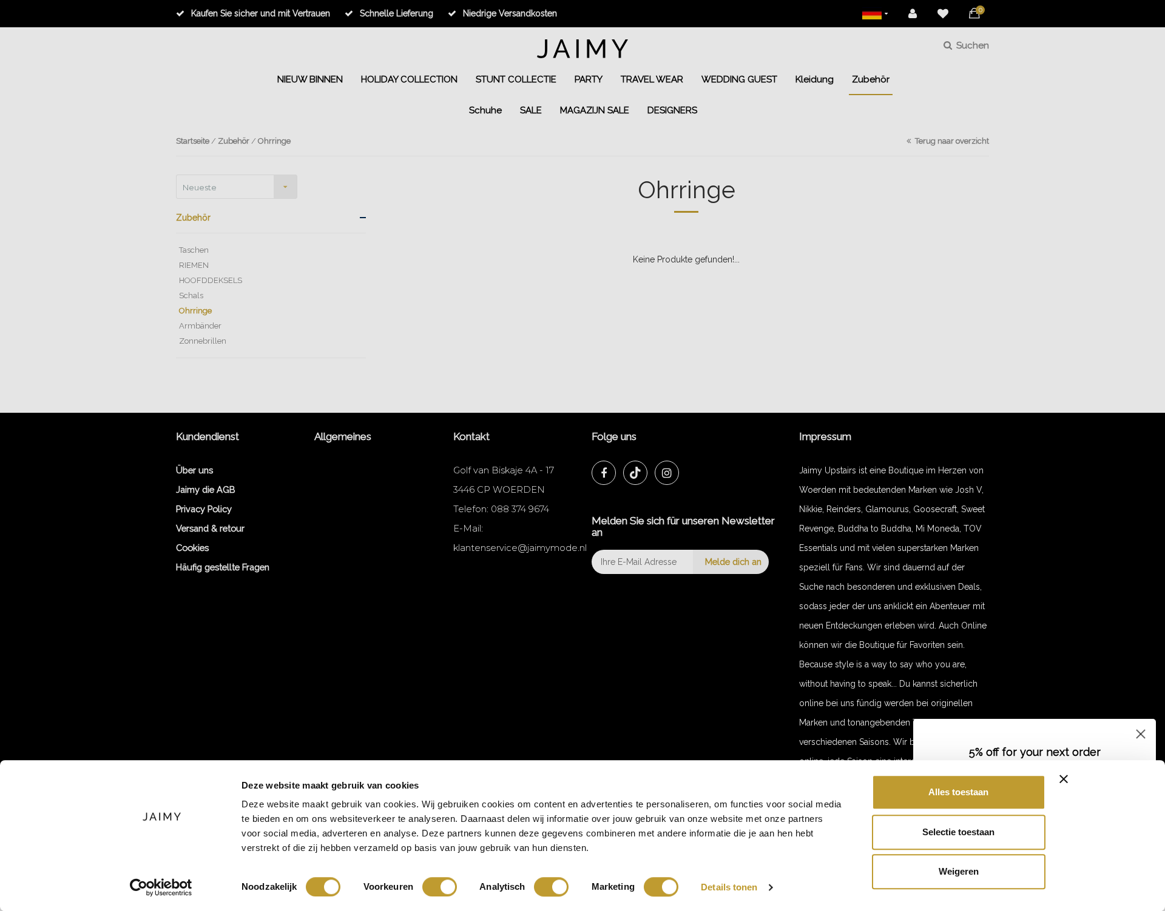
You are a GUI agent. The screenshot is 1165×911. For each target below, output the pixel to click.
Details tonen (729, 887)
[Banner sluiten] (1063, 779)
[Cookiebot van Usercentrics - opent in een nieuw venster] (161, 887)
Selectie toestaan (958, 832)
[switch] (439, 886)
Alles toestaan (958, 792)
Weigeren (959, 871)
